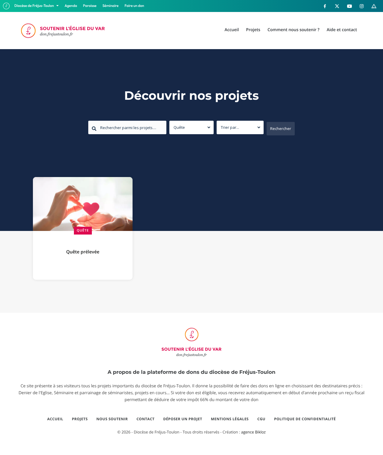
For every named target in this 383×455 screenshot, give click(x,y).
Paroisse (90, 6)
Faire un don (134, 6)
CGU (261, 419)
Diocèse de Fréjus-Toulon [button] (34, 6)
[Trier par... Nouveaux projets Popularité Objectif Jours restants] (240, 127)
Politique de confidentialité (305, 419)
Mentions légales (230, 419)
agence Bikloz (253, 432)
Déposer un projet (182, 419)
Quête (83, 230)
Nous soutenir (112, 419)
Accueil (55, 419)
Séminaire (111, 6)
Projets (80, 419)
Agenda (71, 6)
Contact (145, 419)
